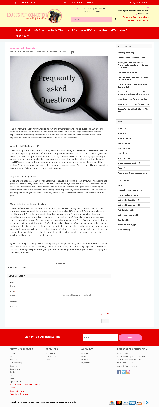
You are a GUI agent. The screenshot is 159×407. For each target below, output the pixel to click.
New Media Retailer (68, 402)
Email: (12, 292)
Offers (48, 359)
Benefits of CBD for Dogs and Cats (133, 99)
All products (50, 353)
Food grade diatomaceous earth (133, 174)
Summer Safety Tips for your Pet (133, 104)
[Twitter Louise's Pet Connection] (124, 372)
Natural (123, 185)
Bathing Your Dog (126, 53)
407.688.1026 (143, 14)
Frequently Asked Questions (23, 48)
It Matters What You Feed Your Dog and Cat (132, 85)
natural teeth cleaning (130, 190)
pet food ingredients (129, 205)
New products (51, 356)
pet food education (128, 200)
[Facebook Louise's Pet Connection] (119, 372)
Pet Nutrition (126, 210)
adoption (123, 133)
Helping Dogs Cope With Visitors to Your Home (133, 78)
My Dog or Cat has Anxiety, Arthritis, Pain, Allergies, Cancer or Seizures (133, 64)
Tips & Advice (22, 36)
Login (15, 2)
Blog (113, 29)
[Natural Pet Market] (37, 15)
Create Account (27, 2)
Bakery (123, 29)
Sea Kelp (123, 220)
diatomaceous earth (129, 163)
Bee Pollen (124, 143)
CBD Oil (122, 153)
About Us (39, 29)
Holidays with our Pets (128, 72)
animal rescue (126, 138)
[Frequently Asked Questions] (59, 89)
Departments (88, 29)
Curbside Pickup (56, 29)
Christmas (124, 158)
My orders (85, 356)
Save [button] (105, 321)
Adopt (122, 128)
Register (84, 353)
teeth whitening (127, 225)
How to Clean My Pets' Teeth (131, 57)
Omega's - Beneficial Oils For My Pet (133, 110)
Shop (27, 29)
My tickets (85, 359)
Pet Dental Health (128, 195)
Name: (12, 282)
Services (103, 29)
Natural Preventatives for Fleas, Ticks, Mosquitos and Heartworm (133, 93)
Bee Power (124, 148)
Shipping (72, 29)
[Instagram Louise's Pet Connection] (128, 372)
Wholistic (124, 230)
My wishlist (85, 363)
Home (18, 29)
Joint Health (125, 180)
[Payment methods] (112, 402)
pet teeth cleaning (128, 215)
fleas (121, 168)
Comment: (13, 301)
